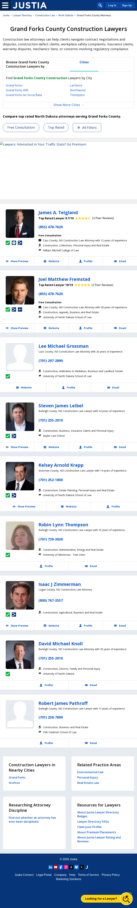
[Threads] (71, 867)
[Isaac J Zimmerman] (20, 595)
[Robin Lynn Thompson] (20, 535)
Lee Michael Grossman (64, 346)
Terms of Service (88, 874)
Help (72, 874)
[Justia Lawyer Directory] (30, 5)
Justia (6, 15)
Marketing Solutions (68, 879)
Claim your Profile (89, 827)
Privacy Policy (111, 874)
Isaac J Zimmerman (60, 584)
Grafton (14, 783)
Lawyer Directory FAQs (93, 822)
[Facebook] (61, 867)
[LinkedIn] (50, 867)
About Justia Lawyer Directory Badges (98, 814)
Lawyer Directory (22, 15)
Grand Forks (14, 85)
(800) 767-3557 (51, 600)
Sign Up (127, 5)
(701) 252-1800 (51, 479)
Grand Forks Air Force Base (24, 95)
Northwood (77, 90)
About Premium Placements (96, 832)
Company (60, 874)
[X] (81, 867)
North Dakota (65, 15)
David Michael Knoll (61, 643)
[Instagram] (66, 867)
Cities (84, 62)
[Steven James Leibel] (20, 417)
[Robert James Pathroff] (20, 714)
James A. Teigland (58, 212)
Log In (112, 5)
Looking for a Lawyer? (101, 899)
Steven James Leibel (61, 406)
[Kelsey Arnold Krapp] (20, 476)
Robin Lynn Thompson (63, 524)
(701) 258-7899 (51, 717)
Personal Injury (87, 777)
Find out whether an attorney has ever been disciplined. (32, 820)
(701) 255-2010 (51, 420)
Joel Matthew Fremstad (64, 279)
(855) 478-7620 (51, 226)
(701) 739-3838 (51, 539)
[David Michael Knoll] (20, 654)
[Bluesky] (76, 867)
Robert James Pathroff (63, 703)
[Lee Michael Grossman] (20, 357)
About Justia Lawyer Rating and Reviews (99, 839)
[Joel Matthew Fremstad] (20, 290)
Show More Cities (67, 105)
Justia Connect (24, 874)
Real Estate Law (88, 783)
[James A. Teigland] (20, 223)
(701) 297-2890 (51, 360)
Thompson (77, 95)
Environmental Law (90, 772)
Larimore (76, 85)
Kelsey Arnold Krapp (61, 465)
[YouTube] (56, 867)
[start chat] (126, 898)
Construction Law (45, 15)
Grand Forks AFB (17, 90)
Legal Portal (44, 874)
